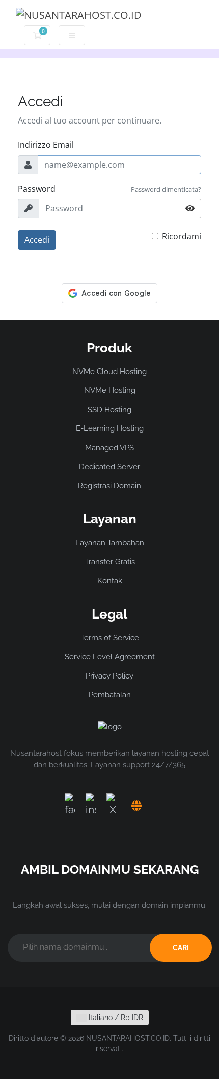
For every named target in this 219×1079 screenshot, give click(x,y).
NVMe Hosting (109, 390)
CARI (181, 948)
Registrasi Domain (109, 485)
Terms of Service (109, 637)
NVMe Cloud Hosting (109, 371)
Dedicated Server (109, 466)
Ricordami (181, 236)
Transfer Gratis (110, 561)
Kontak (109, 580)
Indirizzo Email (46, 144)
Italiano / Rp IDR (115, 1017)
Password (37, 188)
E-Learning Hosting (110, 428)
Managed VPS (109, 447)
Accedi (36, 239)
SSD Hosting (109, 409)
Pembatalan (110, 694)
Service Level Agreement (110, 656)
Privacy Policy (109, 676)
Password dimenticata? (166, 189)
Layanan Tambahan (109, 542)
